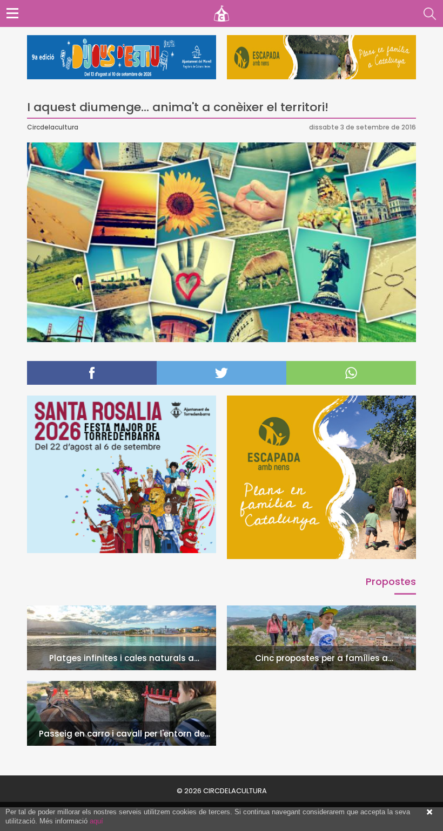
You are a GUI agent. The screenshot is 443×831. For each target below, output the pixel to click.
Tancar (429, 812)
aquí (96, 821)
